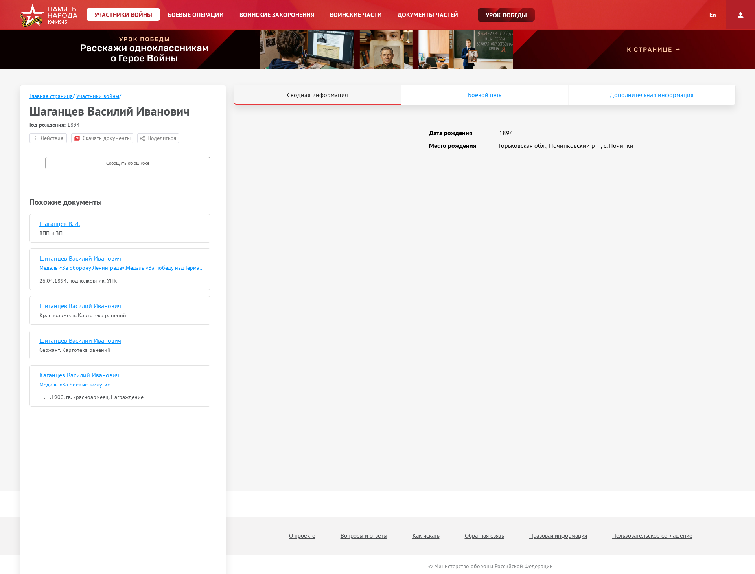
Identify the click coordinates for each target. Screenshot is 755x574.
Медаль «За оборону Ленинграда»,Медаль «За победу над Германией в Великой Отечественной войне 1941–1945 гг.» (121, 267)
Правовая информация (558, 535)
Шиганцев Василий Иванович (80, 258)
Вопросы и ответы (364, 535)
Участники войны (97, 95)
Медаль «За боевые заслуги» (74, 384)
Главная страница (51, 95)
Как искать (426, 535)
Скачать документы (107, 138)
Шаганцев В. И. (59, 224)
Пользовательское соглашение (652, 535)
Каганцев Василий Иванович (79, 375)
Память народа (48, 16)
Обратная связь (484, 535)
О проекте (302, 535)
